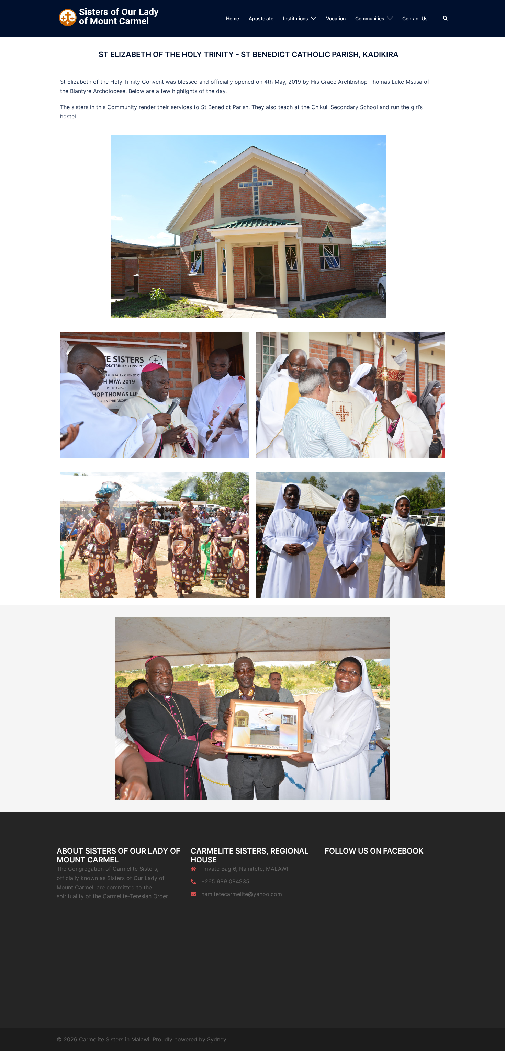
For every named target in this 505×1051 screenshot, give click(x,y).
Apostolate (261, 18)
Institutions (295, 18)
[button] (445, 18)
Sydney (216, 1039)
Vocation (336, 18)
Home (232, 18)
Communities (369, 18)
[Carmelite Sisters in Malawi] (108, 17)
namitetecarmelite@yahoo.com (241, 894)
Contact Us (415, 18)
